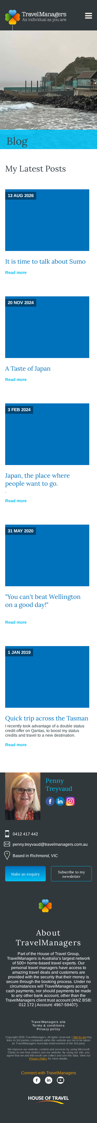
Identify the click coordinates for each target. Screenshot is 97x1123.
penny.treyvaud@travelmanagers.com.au (50, 844)
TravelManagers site (48, 1022)
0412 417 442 (25, 834)
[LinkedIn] (48, 1081)
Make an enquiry (25, 874)
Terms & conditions (48, 1025)
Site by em (79, 1037)
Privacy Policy (38, 1058)
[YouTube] (60, 1081)
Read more (16, 272)
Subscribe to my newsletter (71, 874)
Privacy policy (49, 1029)
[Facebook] (36, 1081)
